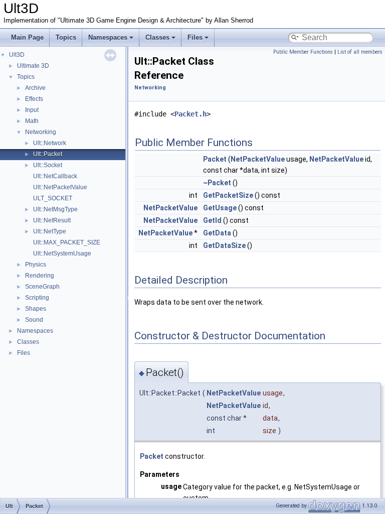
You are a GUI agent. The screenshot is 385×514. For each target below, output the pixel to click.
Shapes (35, 308)
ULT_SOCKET (52, 198)
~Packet (217, 183)
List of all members (359, 52)
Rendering (39, 275)
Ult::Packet (47, 154)
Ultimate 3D (33, 65)
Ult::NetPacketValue (60, 187)
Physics (35, 264)
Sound (34, 319)
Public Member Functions (303, 52)
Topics (66, 37)
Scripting (37, 297)
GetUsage (220, 208)
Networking (40, 132)
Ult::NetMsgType (55, 209)
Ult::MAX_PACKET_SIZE (66, 242)
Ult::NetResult (52, 220)
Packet (215, 159)
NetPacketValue (258, 159)
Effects (34, 98)
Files (195, 37)
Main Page (27, 37)
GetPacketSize (228, 195)
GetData (217, 233)
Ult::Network (49, 143)
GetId (212, 220)
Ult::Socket (47, 165)
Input (32, 109)
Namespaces (107, 37)
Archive (35, 87)
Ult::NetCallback (55, 176)
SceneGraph (42, 286)
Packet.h (190, 114)
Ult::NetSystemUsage (62, 253)
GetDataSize (224, 245)
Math (32, 120)
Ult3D (17, 54)
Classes (157, 37)
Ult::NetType (49, 231)
